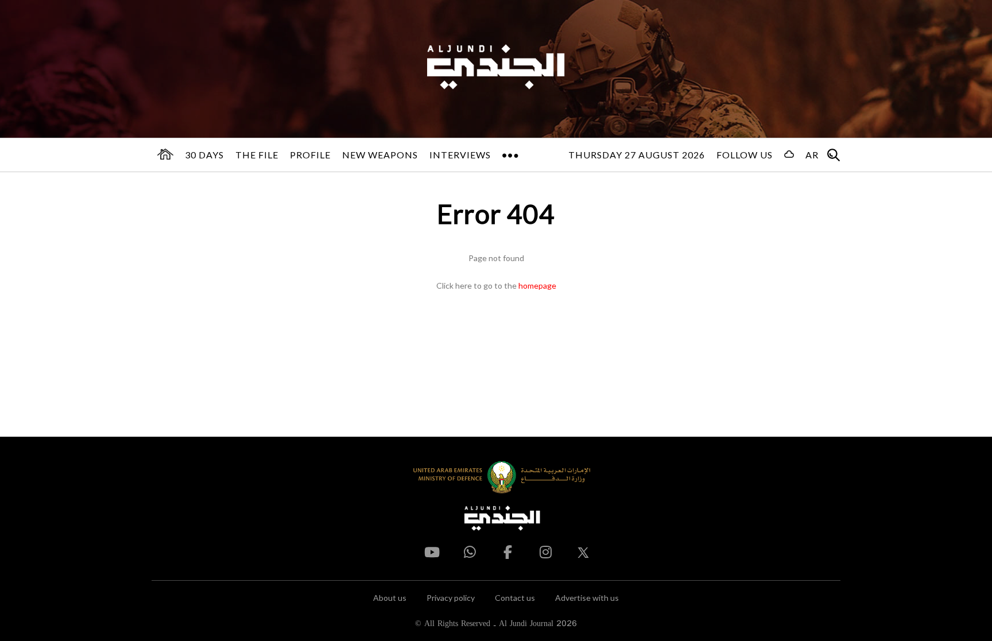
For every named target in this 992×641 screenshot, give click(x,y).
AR (812, 154)
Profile (310, 154)
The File (256, 154)
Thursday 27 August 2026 (636, 154)
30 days (204, 154)
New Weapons (380, 154)
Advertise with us (587, 598)
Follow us (744, 154)
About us (389, 598)
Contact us (515, 598)
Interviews (460, 154)
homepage (537, 285)
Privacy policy (451, 598)
